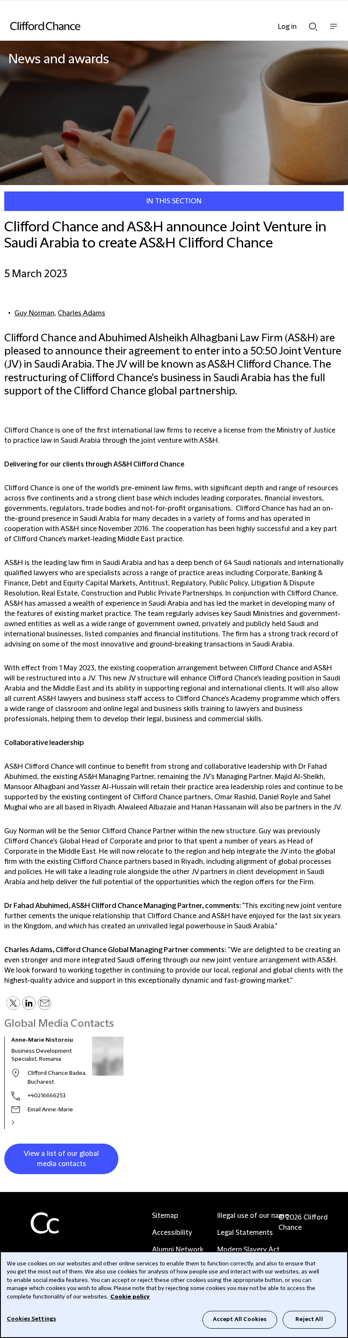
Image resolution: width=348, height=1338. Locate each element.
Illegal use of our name (253, 1216)
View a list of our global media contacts (61, 1159)
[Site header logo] (161, 26)
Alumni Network (177, 1250)
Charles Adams (81, 313)
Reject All (309, 1319)
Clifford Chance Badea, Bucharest (57, 1077)
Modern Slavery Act (248, 1250)
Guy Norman (34, 313)
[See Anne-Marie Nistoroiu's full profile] (22, 1122)
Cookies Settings (31, 1319)
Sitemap (165, 1216)
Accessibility (172, 1233)
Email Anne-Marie (50, 1109)
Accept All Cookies (240, 1319)
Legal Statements (245, 1233)
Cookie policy (130, 1296)
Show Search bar (313, 24)
